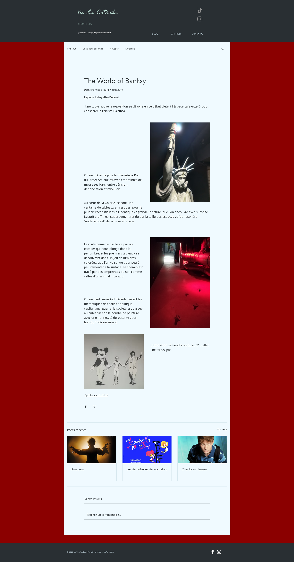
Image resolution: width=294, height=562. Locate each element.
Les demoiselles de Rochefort (147, 469)
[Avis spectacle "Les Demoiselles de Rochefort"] (147, 449)
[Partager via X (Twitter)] (94, 406)
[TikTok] (200, 10)
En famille (130, 48)
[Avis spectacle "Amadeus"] (91, 449)
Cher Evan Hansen (194, 469)
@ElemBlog (85, 23)
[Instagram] (200, 19)
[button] (222, 48)
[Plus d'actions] (208, 71)
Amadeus (77, 469)
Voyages (114, 48)
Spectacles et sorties (93, 48)
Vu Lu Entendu (98, 13)
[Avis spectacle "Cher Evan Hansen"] (202, 449)
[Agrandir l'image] (180, 162)
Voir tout (71, 48)
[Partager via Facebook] (85, 406)
